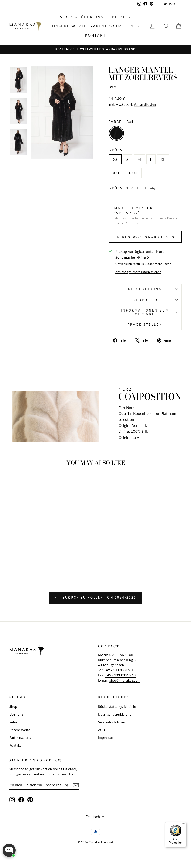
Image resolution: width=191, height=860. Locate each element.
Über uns (93, 17)
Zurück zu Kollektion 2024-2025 (98, 597)
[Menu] (183, 825)
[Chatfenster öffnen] (9, 850)
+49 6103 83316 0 (118, 670)
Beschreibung (145, 289)
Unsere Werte (69, 26)
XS (115, 159)
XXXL (133, 173)
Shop (67, 17)
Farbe (121, 121)
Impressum (106, 738)
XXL (116, 173)
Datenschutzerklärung (114, 714)
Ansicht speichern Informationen (138, 272)
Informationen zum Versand (145, 312)
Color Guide (145, 300)
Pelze (119, 17)
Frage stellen (145, 324)
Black (116, 133)
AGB (101, 730)
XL (163, 159)
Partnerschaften (112, 26)
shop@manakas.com (124, 680)
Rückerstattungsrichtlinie (117, 707)
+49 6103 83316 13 (120, 675)
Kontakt (95, 35)
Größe (117, 150)
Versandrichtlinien (111, 722)
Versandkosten (145, 104)
